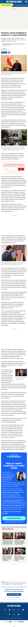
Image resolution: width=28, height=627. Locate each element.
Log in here (18, 597)
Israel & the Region (10, 582)
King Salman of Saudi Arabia (16, 584)
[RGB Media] (11, 621)
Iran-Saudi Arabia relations (14, 583)
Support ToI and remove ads (21, 5)
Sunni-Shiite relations (6, 584)
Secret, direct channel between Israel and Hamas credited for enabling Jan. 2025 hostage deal (7, 558)
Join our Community (6, 5)
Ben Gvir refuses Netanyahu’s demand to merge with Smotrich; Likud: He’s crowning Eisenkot (20, 558)
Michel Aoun (23, 583)
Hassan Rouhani (18, 582)
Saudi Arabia (24, 582)
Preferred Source (6, 45)
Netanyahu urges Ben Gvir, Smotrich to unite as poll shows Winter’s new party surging (19, 542)
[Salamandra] (21, 621)
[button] (26, 2)
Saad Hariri (6, 583)
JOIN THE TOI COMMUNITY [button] (14, 594)
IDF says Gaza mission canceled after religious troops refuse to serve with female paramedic (8, 542)
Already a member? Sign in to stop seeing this (14, 521)
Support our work (14, 518)
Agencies (4, 48)
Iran (2, 583)
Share (5, 52)
